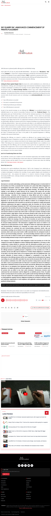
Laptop (27, 482)
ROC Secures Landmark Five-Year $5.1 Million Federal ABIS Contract (25, 343)
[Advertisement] (25, 16)
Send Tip (5, 474)
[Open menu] (48, 2)
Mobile (27, 485)
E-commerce (4, 485)
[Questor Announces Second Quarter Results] (9, 336)
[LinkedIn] (11, 307)
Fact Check (3, 496)
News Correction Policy (5, 512)
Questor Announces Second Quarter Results (8, 343)
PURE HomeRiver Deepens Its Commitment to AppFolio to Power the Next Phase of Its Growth (41, 343)
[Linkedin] (32, 465)
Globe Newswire (25, 321)
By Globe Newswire (9, 32)
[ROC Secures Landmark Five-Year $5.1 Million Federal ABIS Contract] (25, 336)
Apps (2, 487)
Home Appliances (5, 489)
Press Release (7, 5)
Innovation (3, 482)
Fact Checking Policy (15, 512)
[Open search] (45, 2)
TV (26, 489)
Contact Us (28, 496)
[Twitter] (22, 465)
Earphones (28, 480)
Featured (3, 500)
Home (2, 5)
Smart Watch (29, 487)
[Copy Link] (17, 307)
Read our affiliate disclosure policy (25, 508)
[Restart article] (36, 300)
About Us (28, 494)
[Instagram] (25, 465)
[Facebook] (6, 307)
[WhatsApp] (14, 307)
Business (3, 494)
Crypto (2, 498)
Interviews (3, 480)
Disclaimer (28, 498)
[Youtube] (28, 465)
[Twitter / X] (9, 307)
